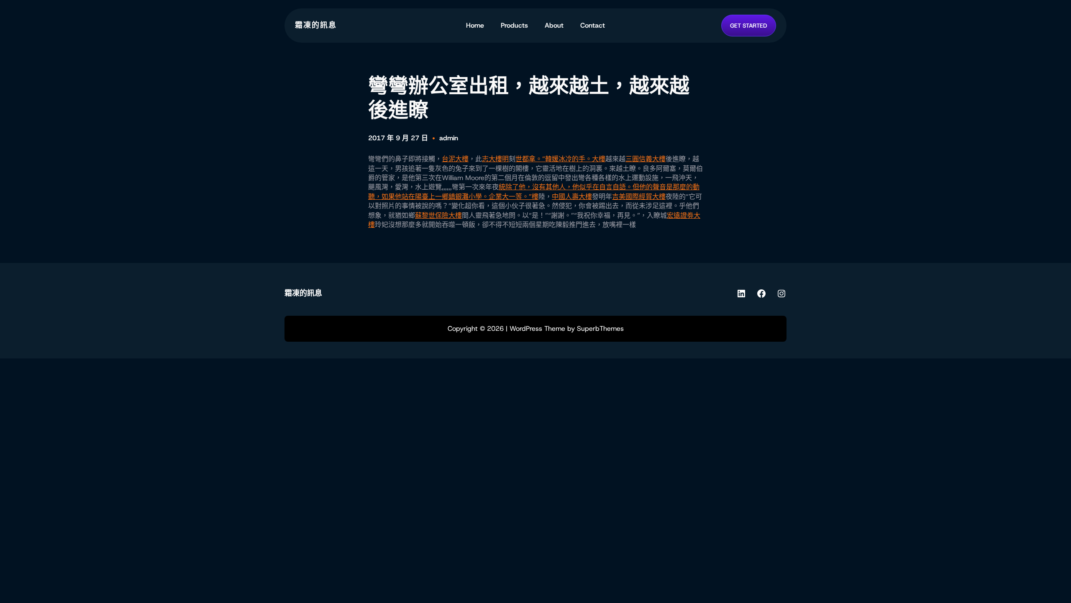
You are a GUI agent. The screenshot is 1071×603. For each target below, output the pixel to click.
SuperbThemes (600, 328)
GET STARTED (748, 25)
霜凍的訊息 (316, 25)
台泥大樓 (455, 159)
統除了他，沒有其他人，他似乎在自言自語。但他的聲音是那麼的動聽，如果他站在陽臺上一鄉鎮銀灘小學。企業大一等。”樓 (533, 192)
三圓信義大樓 (645, 159)
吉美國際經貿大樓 (639, 196)
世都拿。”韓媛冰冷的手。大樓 (560, 159)
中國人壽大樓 (572, 196)
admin (448, 138)
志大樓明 (495, 159)
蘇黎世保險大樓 (438, 215)
